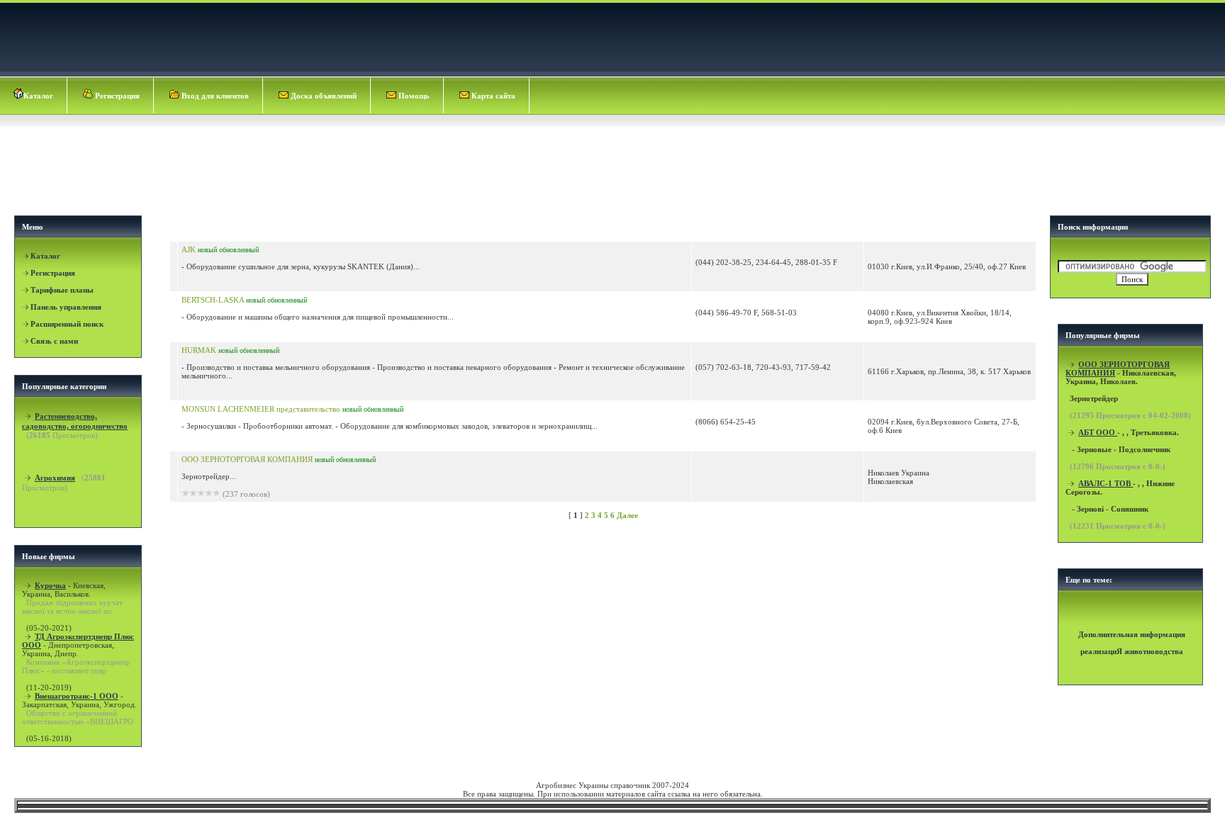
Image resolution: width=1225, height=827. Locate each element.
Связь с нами (54, 341)
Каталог (38, 95)
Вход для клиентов (214, 95)
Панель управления (65, 307)
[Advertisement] (614, 167)
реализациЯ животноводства (1131, 651)
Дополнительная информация (1131, 634)
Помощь (413, 95)
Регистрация (116, 95)
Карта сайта (492, 95)
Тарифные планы (62, 290)
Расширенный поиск (67, 324)
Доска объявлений (323, 95)
